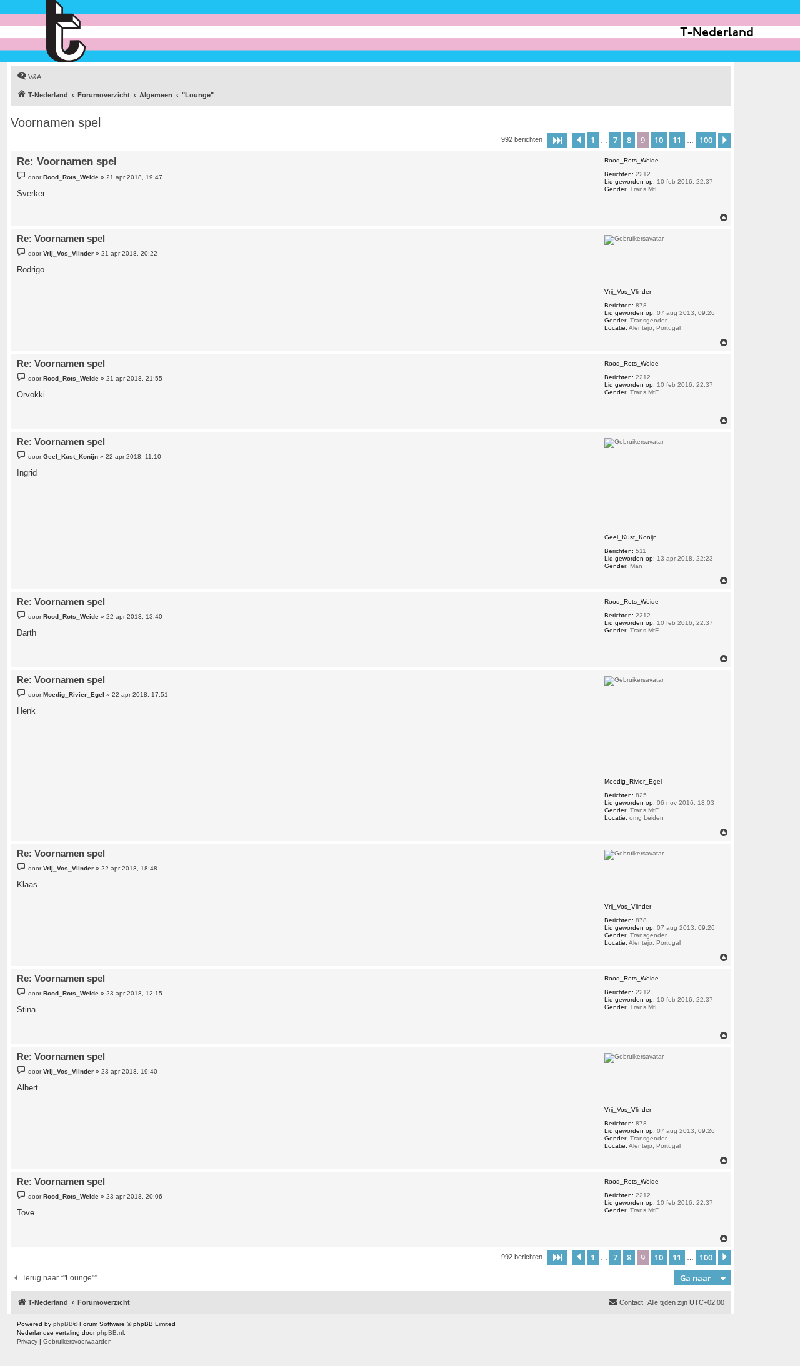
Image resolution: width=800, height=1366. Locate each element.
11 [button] (676, 140)
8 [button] (629, 140)
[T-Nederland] (92, 31)
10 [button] (658, 140)
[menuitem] (29, 76)
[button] (558, 140)
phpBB (63, 1323)
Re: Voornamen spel (67, 161)
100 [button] (705, 140)
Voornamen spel (56, 122)
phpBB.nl (110, 1332)
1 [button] (593, 140)
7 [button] (615, 140)
